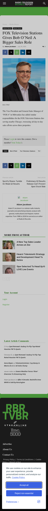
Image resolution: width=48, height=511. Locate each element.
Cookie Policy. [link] (18, 477)
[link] (12, 501)
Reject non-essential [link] (24, 493)
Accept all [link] (24, 485)
